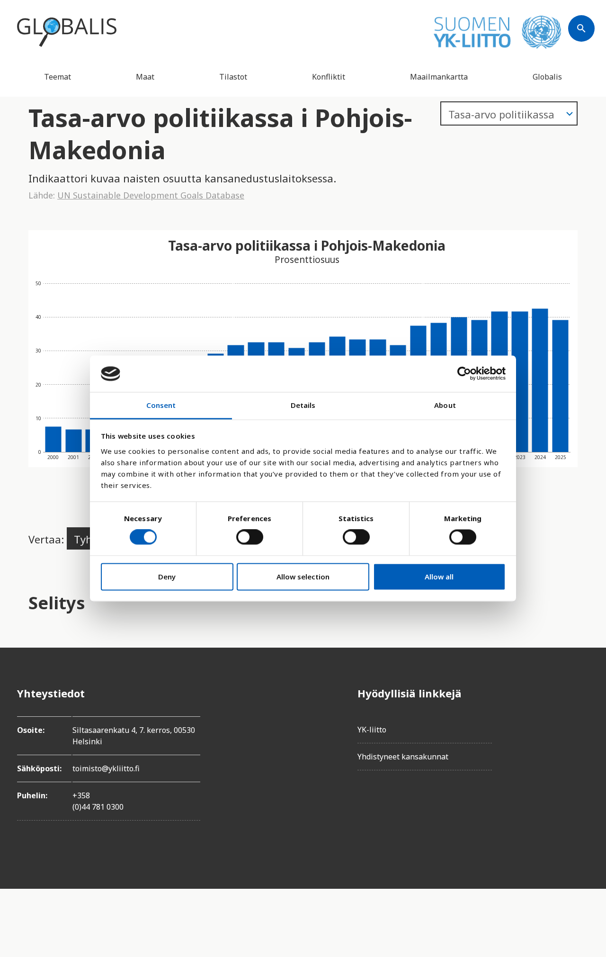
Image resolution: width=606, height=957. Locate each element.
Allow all (439, 576)
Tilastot (233, 76)
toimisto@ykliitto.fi (106, 768)
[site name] (66, 32)
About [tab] (445, 405)
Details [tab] (303, 405)
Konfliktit (328, 76)
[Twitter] (581, 719)
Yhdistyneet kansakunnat (402, 756)
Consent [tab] (161, 405)
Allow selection (303, 576)
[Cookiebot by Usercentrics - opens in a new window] (464, 374)
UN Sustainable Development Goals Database (150, 195)
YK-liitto (371, 729)
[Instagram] (581, 746)
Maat (145, 76)
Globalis (547, 76)
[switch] (249, 537)
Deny (167, 576)
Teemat (57, 76)
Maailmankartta (439, 76)
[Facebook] (581, 693)
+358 (81, 795)
